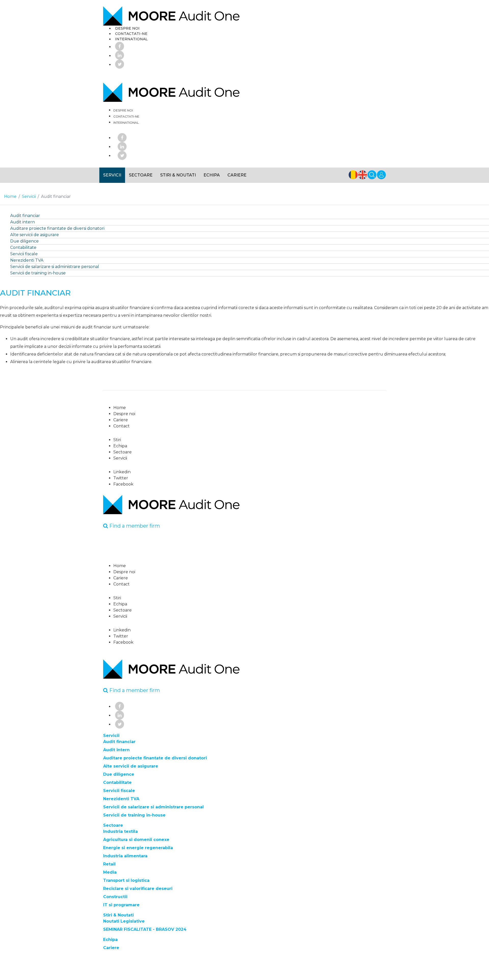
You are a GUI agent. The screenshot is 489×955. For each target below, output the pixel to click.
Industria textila (120, 831)
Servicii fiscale (24, 253)
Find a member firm (134, 526)
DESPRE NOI (127, 28)
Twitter (120, 478)
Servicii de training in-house (38, 273)
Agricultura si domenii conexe (136, 839)
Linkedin (122, 471)
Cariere (237, 175)
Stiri (117, 439)
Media (110, 872)
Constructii (115, 896)
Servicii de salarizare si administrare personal (54, 266)
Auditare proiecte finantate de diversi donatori (57, 228)
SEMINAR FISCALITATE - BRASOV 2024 (144, 929)
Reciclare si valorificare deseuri (137, 888)
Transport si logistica (126, 880)
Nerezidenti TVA (26, 260)
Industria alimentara (125, 856)
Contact (121, 426)
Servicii (112, 175)
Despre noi (124, 413)
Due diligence (24, 241)
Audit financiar (25, 215)
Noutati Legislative (124, 921)
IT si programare (121, 904)
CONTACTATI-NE (131, 33)
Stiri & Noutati (178, 175)
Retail (109, 864)
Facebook (123, 484)
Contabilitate (23, 247)
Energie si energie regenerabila (138, 847)
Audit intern (22, 222)
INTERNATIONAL (131, 39)
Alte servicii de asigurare (34, 234)
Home (119, 407)
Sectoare (141, 175)
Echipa (211, 175)
